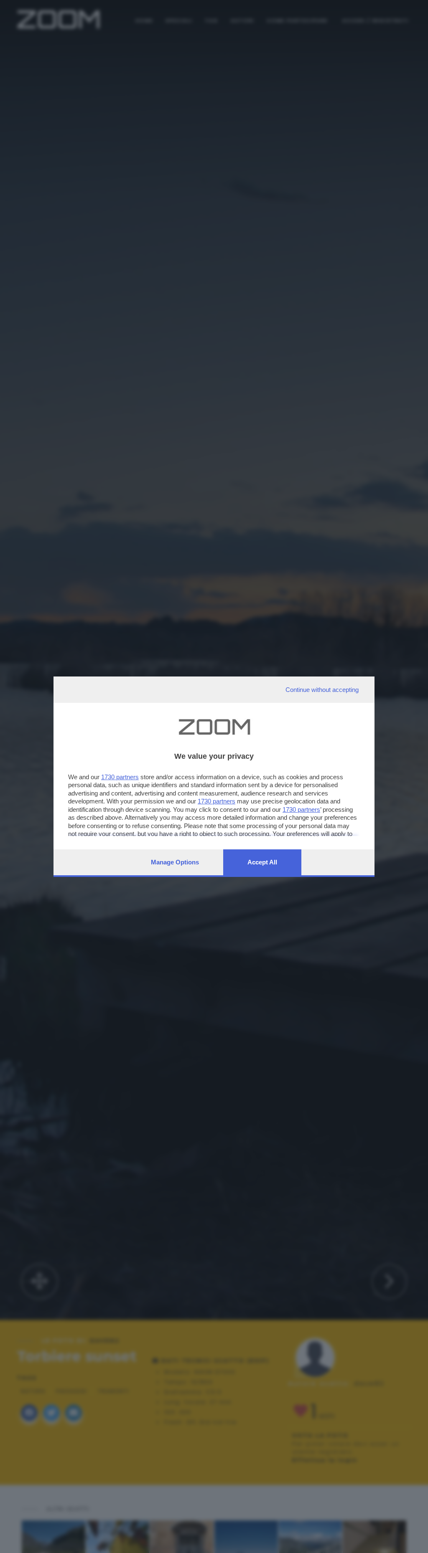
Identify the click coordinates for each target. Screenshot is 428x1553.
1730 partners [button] (120, 776)
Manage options (175, 862)
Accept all (262, 862)
